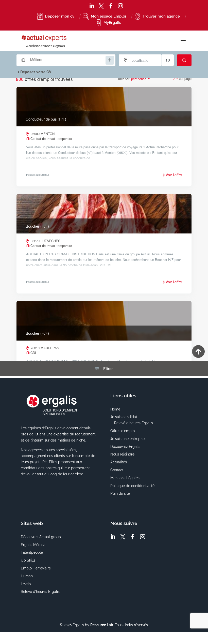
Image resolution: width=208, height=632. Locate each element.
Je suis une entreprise (128, 439)
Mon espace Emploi (108, 16)
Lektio (26, 584)
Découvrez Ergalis (125, 447)
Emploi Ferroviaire (36, 568)
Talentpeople (32, 552)
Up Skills (28, 560)
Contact (117, 470)
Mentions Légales (125, 478)
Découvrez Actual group (41, 537)
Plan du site (120, 493)
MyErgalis (112, 22)
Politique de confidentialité (132, 486)
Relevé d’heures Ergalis (133, 423)
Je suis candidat (123, 417)
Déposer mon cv (59, 16)
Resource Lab (101, 625)
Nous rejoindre (122, 454)
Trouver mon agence (161, 16)
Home (115, 409)
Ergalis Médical (33, 545)
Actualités (118, 462)
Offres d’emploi (122, 431)
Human (27, 576)
